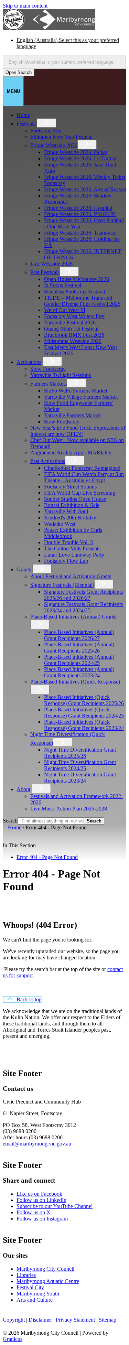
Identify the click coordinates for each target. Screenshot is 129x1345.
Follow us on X (34, 1212)
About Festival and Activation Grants (70, 576)
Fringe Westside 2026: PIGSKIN (80, 214)
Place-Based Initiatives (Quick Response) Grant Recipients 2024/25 (84, 713)
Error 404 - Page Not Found (47, 857)
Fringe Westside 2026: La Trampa (81, 158)
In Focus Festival (62, 285)
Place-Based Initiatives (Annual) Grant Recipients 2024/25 (79, 660)
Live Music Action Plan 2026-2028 (68, 808)
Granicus (12, 1339)
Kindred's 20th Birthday (70, 517)
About (23, 789)
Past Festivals (45, 272)
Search (10, 821)
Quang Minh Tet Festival (71, 329)
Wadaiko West (59, 524)
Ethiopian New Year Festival (61, 137)
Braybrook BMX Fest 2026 (74, 335)
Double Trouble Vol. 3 (68, 542)
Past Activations (47, 461)
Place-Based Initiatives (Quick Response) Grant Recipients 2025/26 (84, 700)
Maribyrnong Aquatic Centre (48, 1281)
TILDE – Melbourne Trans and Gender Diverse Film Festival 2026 (82, 301)
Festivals (26, 124)
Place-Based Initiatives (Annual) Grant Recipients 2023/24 (79, 672)
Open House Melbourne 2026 (76, 279)
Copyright (14, 1320)
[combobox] (64, 62)
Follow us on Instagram (42, 1219)
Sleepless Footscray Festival (74, 291)
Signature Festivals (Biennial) (62, 585)
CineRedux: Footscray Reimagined (82, 468)
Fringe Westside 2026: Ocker (75, 152)
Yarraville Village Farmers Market (81, 397)
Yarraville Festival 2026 (70, 322)
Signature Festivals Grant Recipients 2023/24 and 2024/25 (83, 607)
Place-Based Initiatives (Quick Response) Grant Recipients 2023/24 (84, 725)
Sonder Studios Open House (75, 499)
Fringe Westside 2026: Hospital (78, 208)
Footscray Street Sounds (70, 486)
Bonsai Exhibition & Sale (71, 505)
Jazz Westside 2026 (51, 264)
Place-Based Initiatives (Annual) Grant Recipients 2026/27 (79, 635)
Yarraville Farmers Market (72, 415)
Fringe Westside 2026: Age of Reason (85, 189)
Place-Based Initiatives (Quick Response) (75, 682)
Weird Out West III (64, 310)
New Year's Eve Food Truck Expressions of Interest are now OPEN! (77, 431)
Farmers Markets (48, 384)
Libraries (26, 1275)
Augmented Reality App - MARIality (70, 452)
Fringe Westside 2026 (53, 145)
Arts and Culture (35, 1300)
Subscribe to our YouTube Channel (55, 1206)
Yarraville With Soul (66, 511)
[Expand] (46, 123)
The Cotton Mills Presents (72, 548)
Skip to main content (25, 6)
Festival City (30, 1287)
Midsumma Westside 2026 (72, 341)
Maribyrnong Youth (38, 1293)
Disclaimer (40, 1320)
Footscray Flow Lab (66, 561)
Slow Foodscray (48, 369)
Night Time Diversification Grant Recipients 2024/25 (80, 765)
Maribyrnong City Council (45, 1269)
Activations (29, 362)
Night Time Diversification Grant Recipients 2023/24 (80, 778)
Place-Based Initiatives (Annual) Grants (73, 617)
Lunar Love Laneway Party (74, 555)
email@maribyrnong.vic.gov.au (37, 1144)
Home (14, 827)
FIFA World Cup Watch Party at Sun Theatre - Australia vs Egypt (84, 477)
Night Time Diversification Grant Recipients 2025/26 (80, 753)
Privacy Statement (75, 1320)
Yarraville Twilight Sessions (60, 375)
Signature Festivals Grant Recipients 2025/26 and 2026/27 (83, 595)
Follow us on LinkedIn (41, 1200)
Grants (24, 569)
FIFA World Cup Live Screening (79, 493)
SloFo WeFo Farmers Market (75, 391)
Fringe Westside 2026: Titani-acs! (80, 233)
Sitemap (107, 1320)
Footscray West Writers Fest (74, 316)
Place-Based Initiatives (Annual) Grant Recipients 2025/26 (79, 648)
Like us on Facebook (39, 1194)
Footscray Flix (46, 130)
